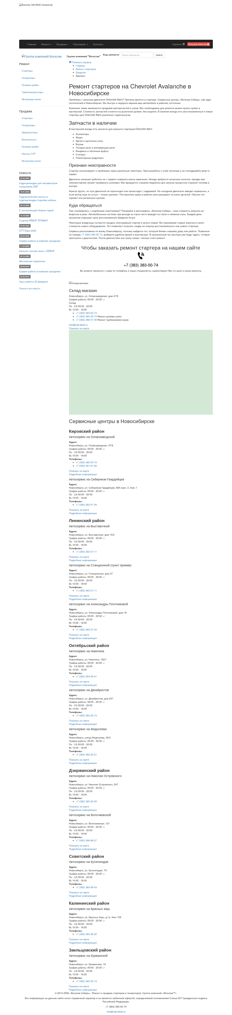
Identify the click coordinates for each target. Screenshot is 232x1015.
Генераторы (28, 77)
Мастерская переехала (32, 261)
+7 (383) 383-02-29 (86, 801)
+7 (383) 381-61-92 (86, 465)
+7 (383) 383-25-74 (86, 316)
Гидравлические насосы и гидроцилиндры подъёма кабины (37, 198)
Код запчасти (111, 54)
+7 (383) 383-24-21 (86, 754)
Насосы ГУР (28, 153)
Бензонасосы (29, 139)
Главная (33, 44)
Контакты (98, 44)
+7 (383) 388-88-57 (86, 840)
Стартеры (27, 70)
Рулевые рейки (30, 85)
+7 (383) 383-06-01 (86, 676)
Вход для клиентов (197, 44)
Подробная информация (83, 474)
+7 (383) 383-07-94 (86, 504)
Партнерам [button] (79, 44)
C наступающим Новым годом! (36, 210)
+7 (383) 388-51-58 (86, 319)
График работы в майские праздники (39, 240)
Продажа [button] (61, 44)
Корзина (177, 44)
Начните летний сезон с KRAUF (37, 251)
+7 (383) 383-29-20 (86, 934)
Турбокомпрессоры (32, 92)
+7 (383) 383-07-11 (86, 551)
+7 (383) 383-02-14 (86, 981)
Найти (159, 55)
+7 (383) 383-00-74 (91, 234)
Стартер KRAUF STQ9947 (33, 220)
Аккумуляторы (30, 132)
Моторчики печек (31, 99)
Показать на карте (79, 328)
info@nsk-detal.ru (78, 324)
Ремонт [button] (45, 44)
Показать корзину (81, 62)
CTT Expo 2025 (27, 230)
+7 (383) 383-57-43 (86, 629)
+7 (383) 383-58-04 (86, 887)
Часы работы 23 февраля (33, 281)
